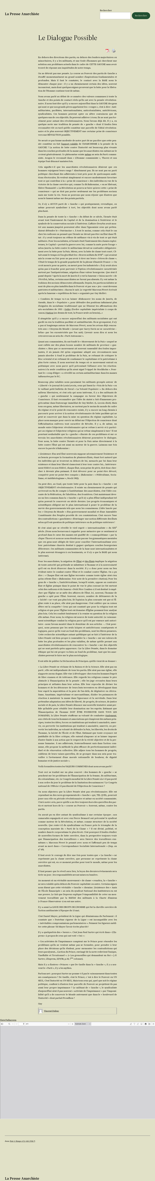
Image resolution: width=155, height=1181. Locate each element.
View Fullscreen (8, 1019)
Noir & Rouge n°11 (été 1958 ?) (22, 1141)
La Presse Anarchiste (22, 13)
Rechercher (106, 10)
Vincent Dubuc (51, 1010)
